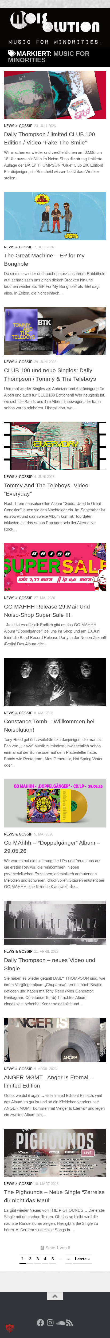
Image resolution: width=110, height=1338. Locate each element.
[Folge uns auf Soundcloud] (60, 1323)
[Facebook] (40, 1323)
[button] (9, 1328)
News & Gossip (18, 126)
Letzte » (82, 1259)
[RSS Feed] (69, 1323)
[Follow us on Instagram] (50, 1323)
